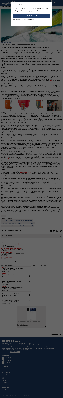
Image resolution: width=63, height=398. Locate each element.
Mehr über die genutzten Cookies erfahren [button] (23, 19)
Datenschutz (16, 23)
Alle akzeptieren (31, 15)
